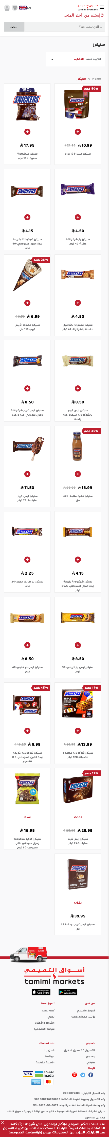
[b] (83, 1075)
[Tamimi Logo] (88, 8)
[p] (74, 1075)
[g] (91, 1075)
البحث (14, 27)
